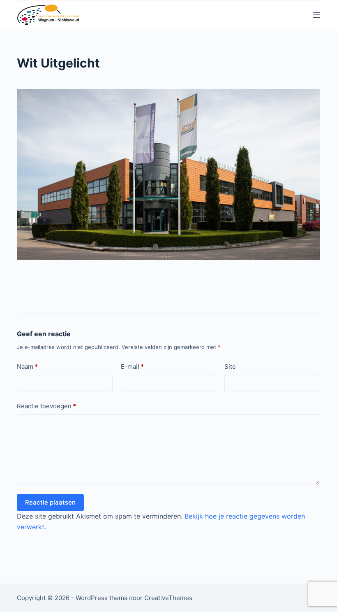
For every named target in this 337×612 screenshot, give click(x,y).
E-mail (132, 366)
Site (230, 366)
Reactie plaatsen (50, 502)
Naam (27, 366)
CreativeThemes (168, 598)
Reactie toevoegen (46, 406)
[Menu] (316, 15)
